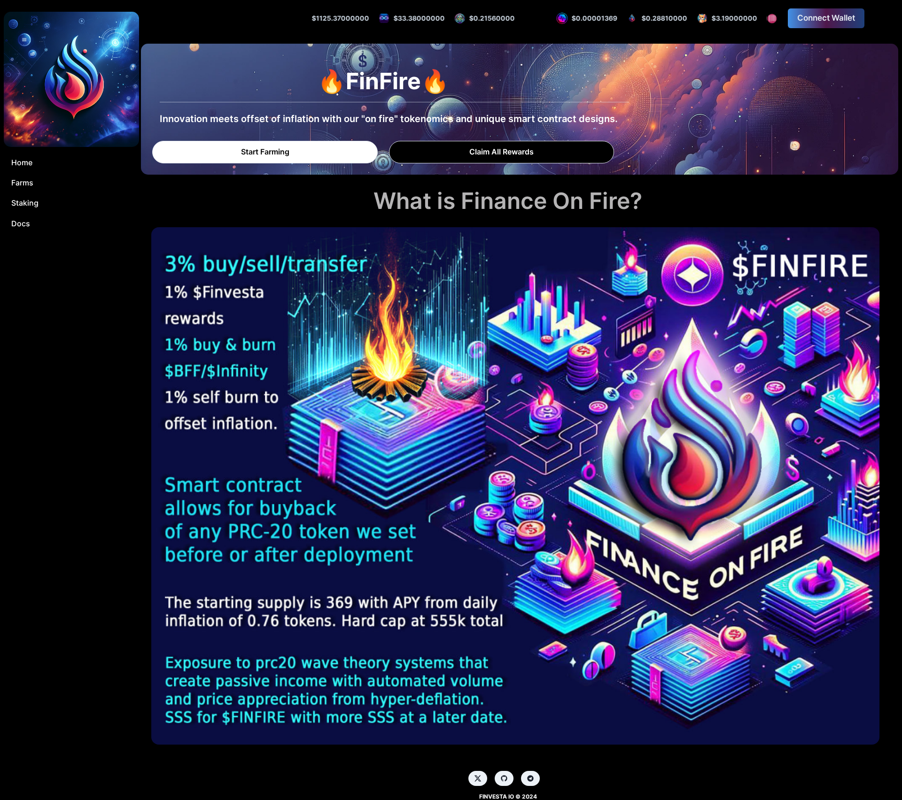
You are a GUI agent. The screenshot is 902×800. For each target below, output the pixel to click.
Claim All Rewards (501, 151)
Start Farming (265, 151)
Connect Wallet (826, 18)
